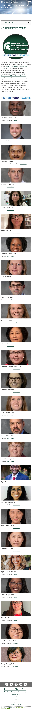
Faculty (5, 17)
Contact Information (16, 697)
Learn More (16, 120)
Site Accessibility (16, 704)
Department (8, 23)
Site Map (16, 699)
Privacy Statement (16, 702)
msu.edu (18, 707)
